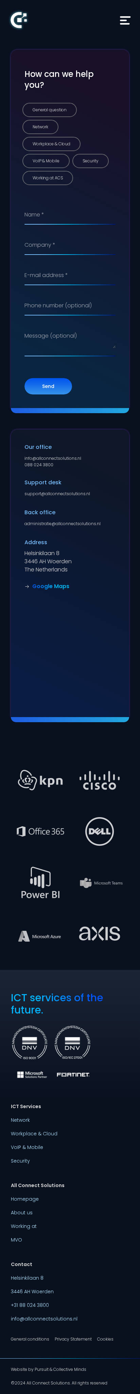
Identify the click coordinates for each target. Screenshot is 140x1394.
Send (48, 386)
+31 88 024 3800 (30, 1305)
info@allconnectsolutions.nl (52, 458)
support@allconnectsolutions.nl (57, 494)
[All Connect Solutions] (19, 22)
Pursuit (42, 1369)
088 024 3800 (38, 465)
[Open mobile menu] (125, 20)
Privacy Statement (73, 1339)
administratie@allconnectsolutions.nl (62, 523)
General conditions (30, 1339)
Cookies (105, 1339)
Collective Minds (69, 1369)
